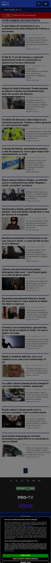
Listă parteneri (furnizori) (10, 551)
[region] (25, 540)
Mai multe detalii (30, 525)
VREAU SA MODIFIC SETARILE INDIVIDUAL (25, 559)
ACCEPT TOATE (25, 555)
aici (25, 533)
